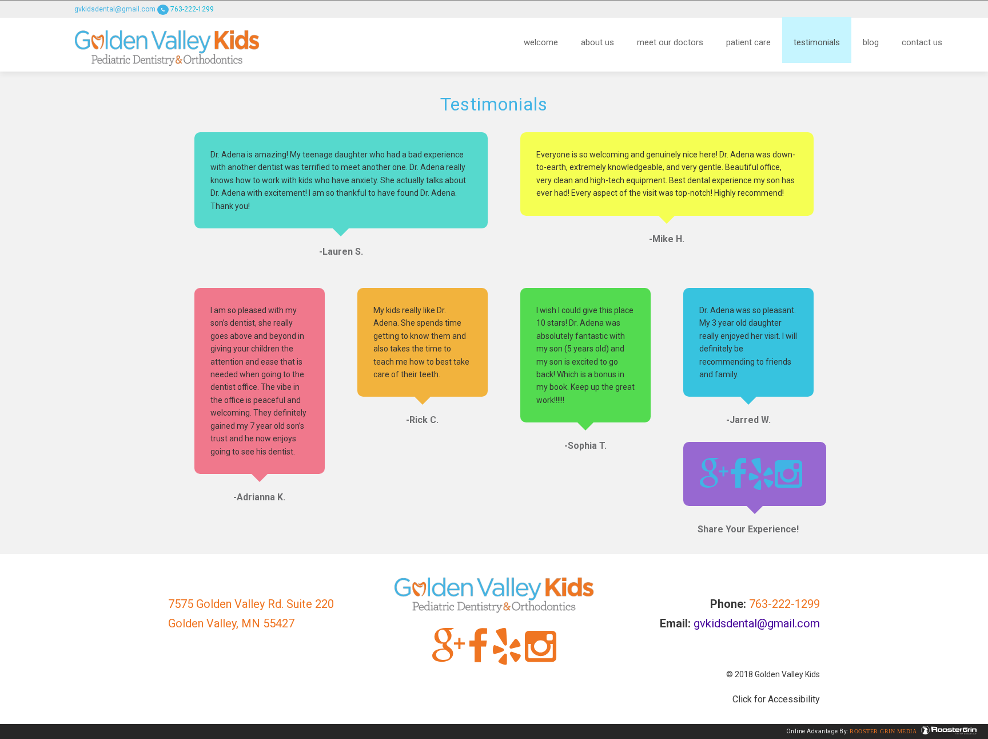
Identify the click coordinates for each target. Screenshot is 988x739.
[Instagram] (788, 474)
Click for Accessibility (776, 699)
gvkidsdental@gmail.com (115, 9)
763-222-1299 (191, 9)
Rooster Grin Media (884, 731)
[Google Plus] (714, 474)
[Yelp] (761, 474)
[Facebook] (738, 474)
